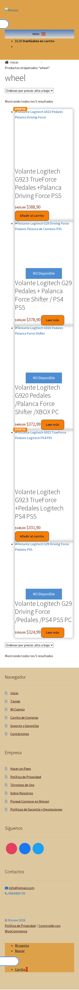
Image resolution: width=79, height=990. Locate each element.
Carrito (21, 969)
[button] (35, 34)
